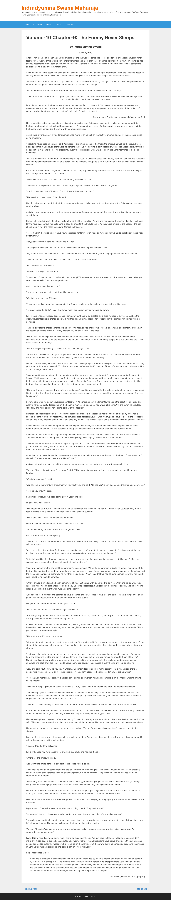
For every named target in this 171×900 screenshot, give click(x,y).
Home (26, 24)
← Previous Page (29, 889)
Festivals (70, 24)
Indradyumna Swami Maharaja (60, 8)
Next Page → (143, 889)
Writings (59, 24)
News (48, 24)
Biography (37, 24)
